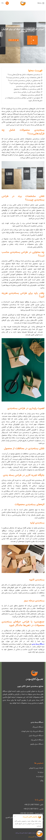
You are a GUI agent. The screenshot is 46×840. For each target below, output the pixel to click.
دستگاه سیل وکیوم (36, 744)
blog (31, 40)
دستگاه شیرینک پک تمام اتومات (32, 731)
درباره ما (40, 772)
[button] (7, 3)
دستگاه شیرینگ (37, 727)
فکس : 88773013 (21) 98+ (33, 809)
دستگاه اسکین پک (37, 740)
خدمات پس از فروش (36, 768)
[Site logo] (23, 3)
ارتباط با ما (39, 776)
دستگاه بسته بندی (38, 644)
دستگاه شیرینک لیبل (36, 735)
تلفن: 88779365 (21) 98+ (33, 804)
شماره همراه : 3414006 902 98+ (31, 813)
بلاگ (41, 780)
